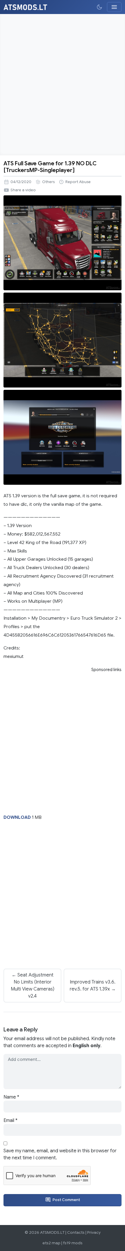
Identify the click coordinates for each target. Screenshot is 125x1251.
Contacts (76, 1232)
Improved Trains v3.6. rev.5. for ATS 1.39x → (93, 985)
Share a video (23, 190)
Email (10, 1120)
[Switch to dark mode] (99, 7)
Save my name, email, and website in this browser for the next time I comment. (60, 1154)
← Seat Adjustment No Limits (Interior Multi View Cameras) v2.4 (32, 985)
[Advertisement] (62, 84)
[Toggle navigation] (114, 7)
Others (48, 182)
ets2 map (51, 1242)
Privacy (94, 1232)
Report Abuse (78, 182)
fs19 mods (73, 1242)
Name (11, 1097)
